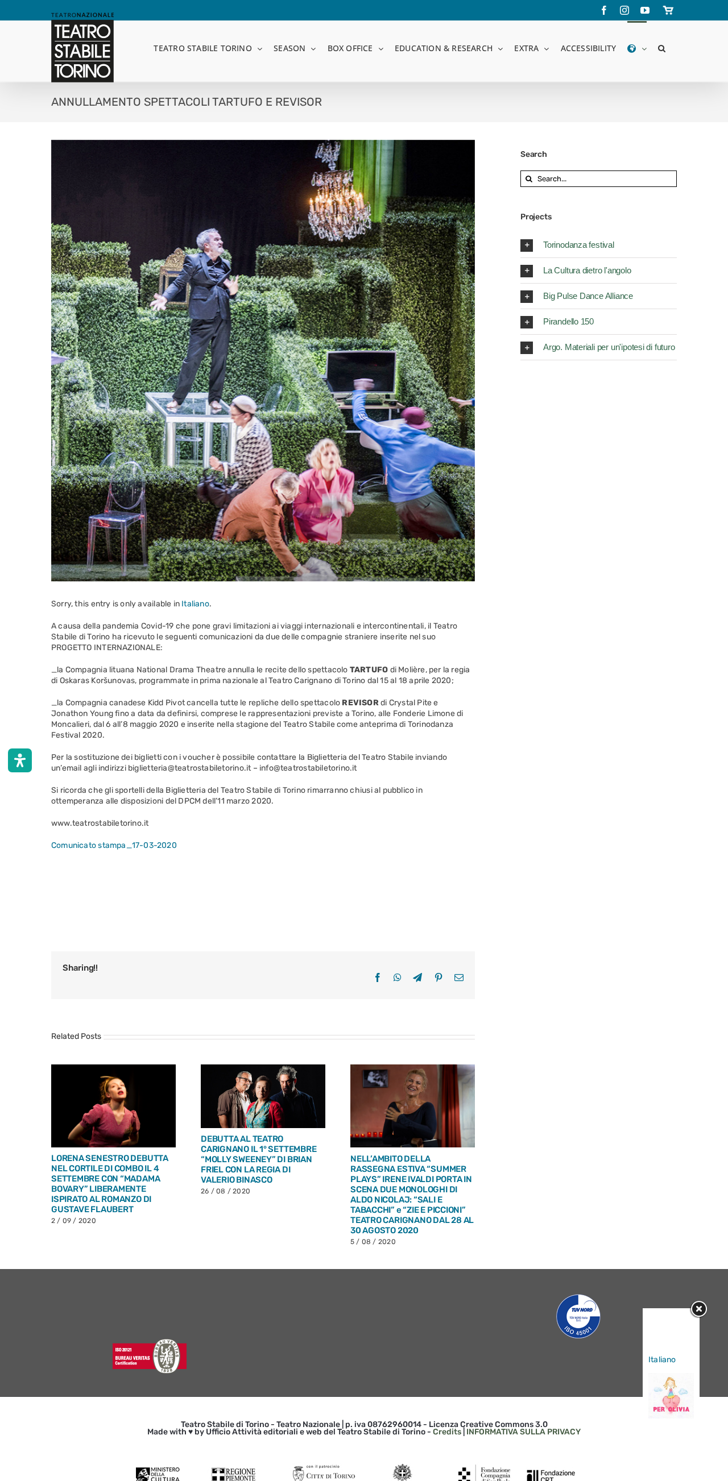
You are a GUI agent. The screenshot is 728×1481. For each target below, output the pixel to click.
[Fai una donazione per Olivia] (671, 1378)
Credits (447, 1432)
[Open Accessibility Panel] (20, 760)
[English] (636, 47)
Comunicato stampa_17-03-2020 (114, 845)
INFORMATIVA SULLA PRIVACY (523, 1432)
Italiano (195, 604)
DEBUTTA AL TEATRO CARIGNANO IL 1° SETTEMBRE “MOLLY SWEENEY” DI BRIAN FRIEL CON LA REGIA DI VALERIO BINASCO (258, 1159)
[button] (661, 47)
